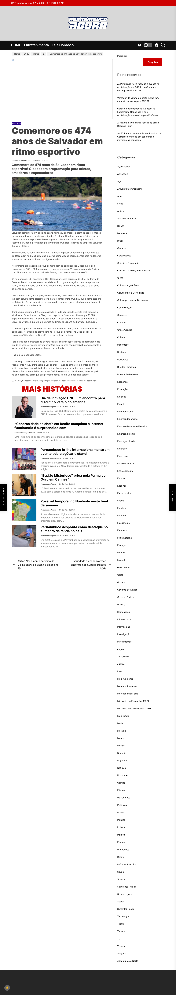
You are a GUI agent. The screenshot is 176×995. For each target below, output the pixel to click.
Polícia (120, 812)
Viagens (121, 953)
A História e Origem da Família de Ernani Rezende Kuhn (138, 124)
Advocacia (122, 174)
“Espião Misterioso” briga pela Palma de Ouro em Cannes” (73, 477)
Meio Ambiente (125, 678)
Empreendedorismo (127, 419)
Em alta (121, 404)
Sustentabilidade (125, 909)
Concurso (122, 315)
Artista (120, 211)
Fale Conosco (63, 45)
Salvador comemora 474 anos (71, 381)
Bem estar (122, 233)
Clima (120, 277)
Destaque (122, 352)
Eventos (121, 508)
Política (121, 827)
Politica (121, 834)
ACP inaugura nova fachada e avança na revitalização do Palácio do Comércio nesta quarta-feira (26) (138, 87)
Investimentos (124, 641)
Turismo (121, 931)
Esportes (121, 485)
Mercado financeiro (127, 686)
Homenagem (123, 612)
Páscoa (121, 790)
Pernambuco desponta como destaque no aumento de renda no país (74, 529)
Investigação (123, 634)
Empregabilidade (126, 441)
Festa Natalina (124, 537)
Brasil (19, 381)
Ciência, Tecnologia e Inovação (133, 270)
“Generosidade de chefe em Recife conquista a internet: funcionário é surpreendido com (59, 426)
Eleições (121, 396)
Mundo (120, 738)
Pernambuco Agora (19, 160)
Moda (120, 723)
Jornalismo (123, 656)
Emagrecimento (125, 411)
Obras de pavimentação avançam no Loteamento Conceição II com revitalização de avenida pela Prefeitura (137, 112)
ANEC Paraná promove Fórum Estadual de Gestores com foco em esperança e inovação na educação (139, 136)
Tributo (121, 923)
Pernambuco (123, 797)
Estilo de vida (124, 493)
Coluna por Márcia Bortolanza (132, 300)
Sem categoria (124, 894)
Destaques (122, 359)
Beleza (120, 226)
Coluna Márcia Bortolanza (130, 292)
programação (44, 381)
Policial (121, 819)
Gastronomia (123, 567)
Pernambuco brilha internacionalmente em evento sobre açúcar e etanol (75, 452)
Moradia (121, 730)
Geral (120, 574)
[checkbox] (7, 988)
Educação (122, 389)
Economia (122, 381)
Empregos (122, 456)
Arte (119, 196)
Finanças (121, 545)
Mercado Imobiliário (127, 693)
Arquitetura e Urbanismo (130, 188)
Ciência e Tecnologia (128, 263)
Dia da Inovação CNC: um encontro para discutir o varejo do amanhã (73, 400)
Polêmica (122, 805)
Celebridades (124, 255)
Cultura (121, 337)
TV (118, 938)
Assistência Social (126, 218)
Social (120, 901)
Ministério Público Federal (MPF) (134, 708)
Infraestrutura (124, 619)
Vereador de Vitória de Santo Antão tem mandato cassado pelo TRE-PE (138, 100)
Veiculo (121, 946)
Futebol (121, 560)
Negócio (121, 753)
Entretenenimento (126, 463)
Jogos (120, 649)
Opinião (121, 782)
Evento (120, 500)
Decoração (123, 344)
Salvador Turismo (90, 381)
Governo (121, 582)
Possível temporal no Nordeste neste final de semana (74, 503)
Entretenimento (36, 45)
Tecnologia (123, 916)
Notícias (121, 767)
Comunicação (124, 307)
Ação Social (123, 166)
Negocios (122, 760)
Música (121, 745)
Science (121, 879)
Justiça (121, 664)
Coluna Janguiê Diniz (128, 285)
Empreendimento (126, 433)
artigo (120, 203)
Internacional (123, 626)
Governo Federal (125, 597)
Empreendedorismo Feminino (132, 426)
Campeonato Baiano (30, 381)
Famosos (122, 530)
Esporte (121, 478)
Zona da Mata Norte (127, 961)
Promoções (123, 849)
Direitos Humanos (126, 367)
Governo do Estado (127, 589)
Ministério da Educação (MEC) (133, 701)
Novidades (16, 123)
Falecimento (123, 522)
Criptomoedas (124, 329)
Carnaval (122, 248)
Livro (120, 671)
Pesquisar (122, 56)
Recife (120, 857)
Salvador (54, 381)
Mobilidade (123, 716)
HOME (16, 45)
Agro (119, 181)
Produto (121, 842)
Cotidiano (122, 322)
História (121, 604)
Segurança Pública (127, 886)
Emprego (122, 448)
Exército (121, 515)
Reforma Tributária (127, 864)
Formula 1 (122, 552)
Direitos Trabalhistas (127, 374)
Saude (120, 871)
